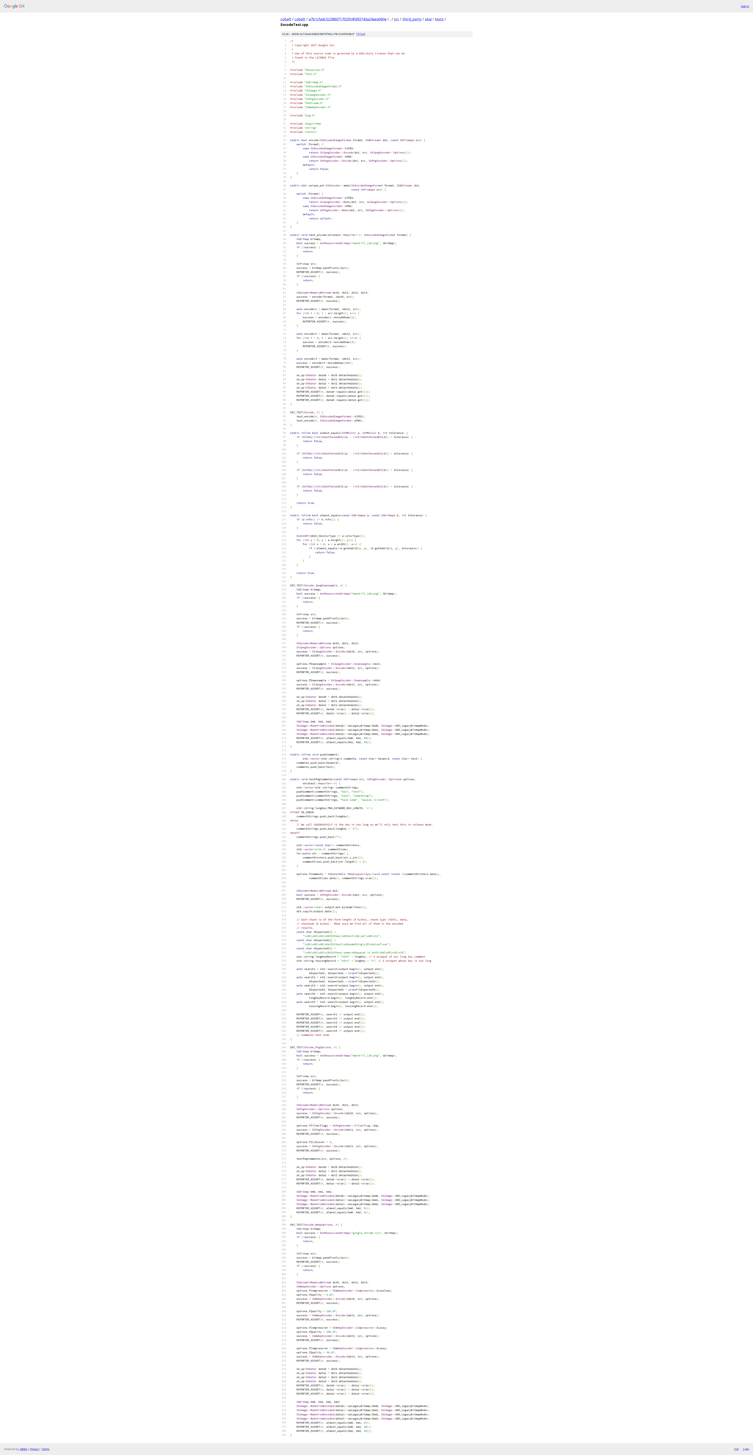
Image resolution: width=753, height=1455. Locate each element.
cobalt (285, 19)
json (746, 1449)
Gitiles (23, 1449)
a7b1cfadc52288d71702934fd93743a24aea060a (348, 19)
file (361, 34)
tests (439, 19)
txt (736, 1449)
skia (428, 19)
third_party (412, 19)
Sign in (745, 6)
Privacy (34, 1449)
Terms (45, 1449)
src (396, 19)
